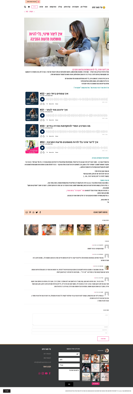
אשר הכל (6, 391)
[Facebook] (50, 373)
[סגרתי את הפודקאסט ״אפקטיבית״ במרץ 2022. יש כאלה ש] (104, 358)
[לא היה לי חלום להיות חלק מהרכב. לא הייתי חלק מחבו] (86, 368)
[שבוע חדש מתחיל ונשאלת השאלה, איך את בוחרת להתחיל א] (86, 377)
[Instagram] (43, 373)
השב (92, 245)
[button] (25, 6)
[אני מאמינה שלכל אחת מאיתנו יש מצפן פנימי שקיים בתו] (95, 368)
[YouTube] (46, 373)
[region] (66, 390)
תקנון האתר (47, 367)
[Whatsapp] (39, 373)
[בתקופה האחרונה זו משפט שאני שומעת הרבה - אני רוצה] (86, 358)
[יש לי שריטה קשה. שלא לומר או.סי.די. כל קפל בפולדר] (104, 377)
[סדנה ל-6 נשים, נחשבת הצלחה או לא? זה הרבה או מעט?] (95, 377)
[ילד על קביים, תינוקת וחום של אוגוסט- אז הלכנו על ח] (104, 368)
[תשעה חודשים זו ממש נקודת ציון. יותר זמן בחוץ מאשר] (95, 358)
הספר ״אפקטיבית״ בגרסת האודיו (76, 190)
